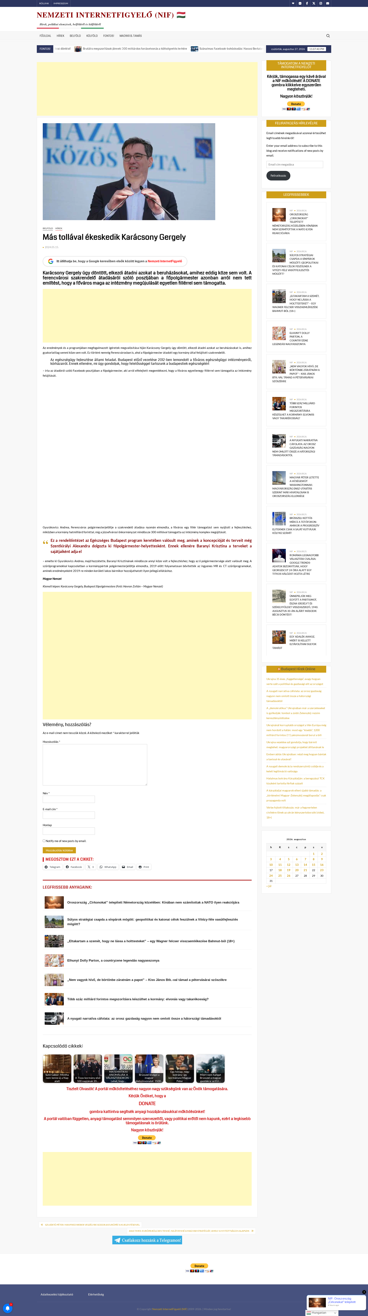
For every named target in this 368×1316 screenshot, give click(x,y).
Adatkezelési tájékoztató (57, 1294)
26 (288, 875)
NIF (291, 210)
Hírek (60, 36)
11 (280, 864)
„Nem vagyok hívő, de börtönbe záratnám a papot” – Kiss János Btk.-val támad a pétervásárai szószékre (296, 374)
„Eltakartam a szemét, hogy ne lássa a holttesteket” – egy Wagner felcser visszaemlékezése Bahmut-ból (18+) (295, 303)
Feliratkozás (278, 175)
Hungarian (318, 1312)
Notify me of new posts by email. (66, 841)
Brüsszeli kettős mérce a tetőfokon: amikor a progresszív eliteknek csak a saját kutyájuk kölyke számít (295, 526)
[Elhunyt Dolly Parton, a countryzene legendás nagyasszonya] (279, 333)
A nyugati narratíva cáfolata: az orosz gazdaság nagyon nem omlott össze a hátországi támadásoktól (295, 448)
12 (288, 864)
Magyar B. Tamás (131, 36)
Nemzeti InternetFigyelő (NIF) (169, 1309)
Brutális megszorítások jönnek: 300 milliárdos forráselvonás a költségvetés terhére (97, 49)
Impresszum (60, 3)
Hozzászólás (51, 741)
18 (280, 870)
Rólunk (44, 3)
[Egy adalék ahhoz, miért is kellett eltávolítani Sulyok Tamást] (279, 636)
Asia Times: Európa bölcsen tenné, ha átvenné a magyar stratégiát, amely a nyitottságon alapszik (189, 1230)
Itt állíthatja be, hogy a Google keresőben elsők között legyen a (119, 261)
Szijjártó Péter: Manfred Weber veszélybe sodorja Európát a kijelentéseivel (92, 1224)
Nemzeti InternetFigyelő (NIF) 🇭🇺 (111, 14)
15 (313, 864)
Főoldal (45, 36)
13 (297, 864)
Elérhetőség (96, 1294)
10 (271, 864)
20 (297, 870)
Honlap (47, 825)
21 (305, 870)
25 (280, 875)
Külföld (92, 36)
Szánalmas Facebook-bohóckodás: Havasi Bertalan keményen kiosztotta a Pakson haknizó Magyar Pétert (227, 49)
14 (305, 864)
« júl (268, 886)
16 (322, 864)
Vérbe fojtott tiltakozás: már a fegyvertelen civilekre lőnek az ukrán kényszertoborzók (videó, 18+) (295, 812)
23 (322, 870)
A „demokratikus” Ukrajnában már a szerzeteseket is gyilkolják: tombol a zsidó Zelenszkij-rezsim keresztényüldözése (295, 713)
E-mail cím (50, 809)
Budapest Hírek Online (298, 669)
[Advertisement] (147, 89)
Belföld (75, 36)
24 (271, 875)
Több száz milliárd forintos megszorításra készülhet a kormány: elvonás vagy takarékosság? (293, 411)
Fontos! (108, 36)
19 (288, 870)
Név (46, 793)
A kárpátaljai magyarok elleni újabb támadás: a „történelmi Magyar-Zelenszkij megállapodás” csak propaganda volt (296, 795)
